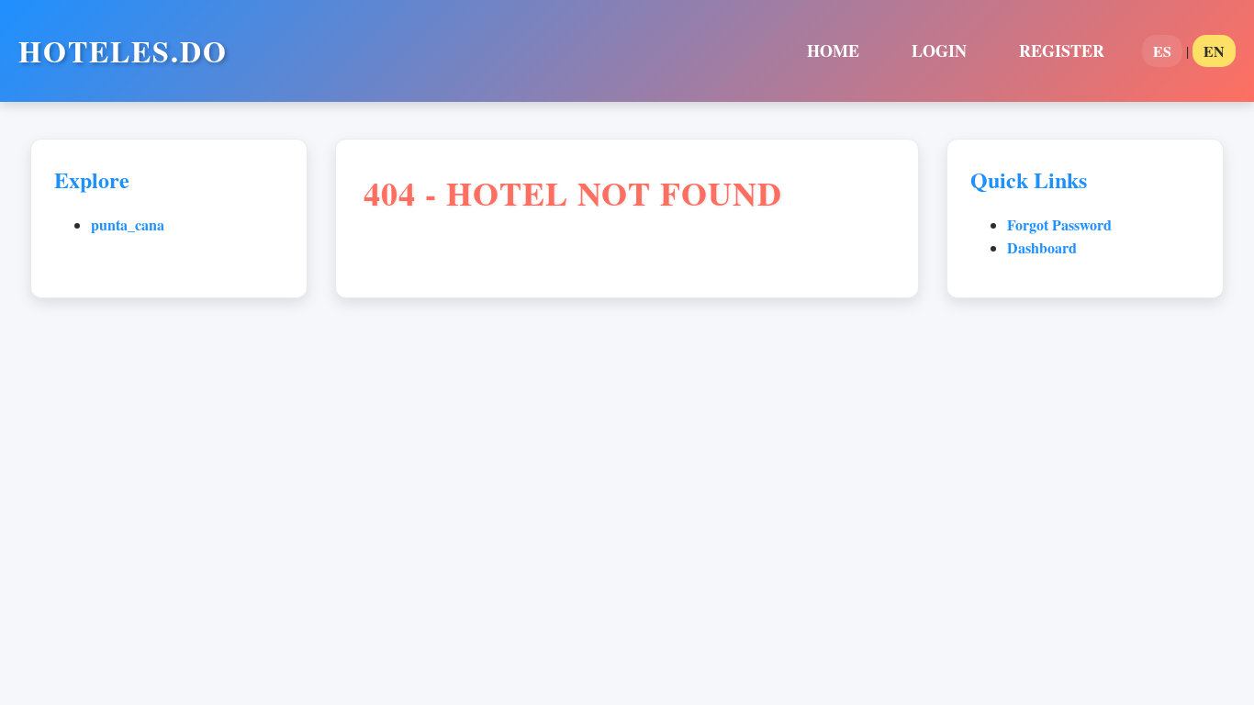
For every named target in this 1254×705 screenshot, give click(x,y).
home (833, 50)
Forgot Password (1059, 224)
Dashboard (1042, 247)
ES (1162, 51)
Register (1061, 50)
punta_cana (127, 224)
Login (939, 50)
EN (1214, 51)
